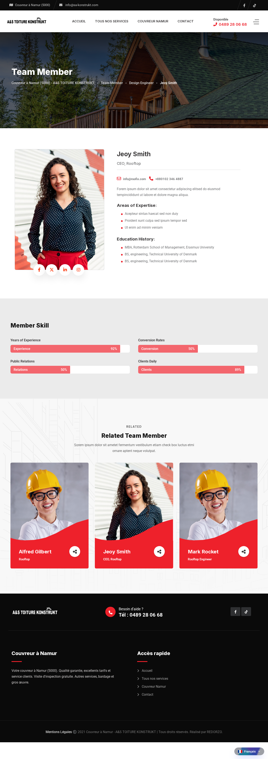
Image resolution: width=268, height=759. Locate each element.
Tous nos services (111, 21)
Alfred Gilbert (35, 552)
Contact (186, 21)
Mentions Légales (59, 732)
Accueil (79, 21)
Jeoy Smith (116, 552)
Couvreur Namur (153, 21)
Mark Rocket (203, 552)
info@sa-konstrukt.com (81, 5)
